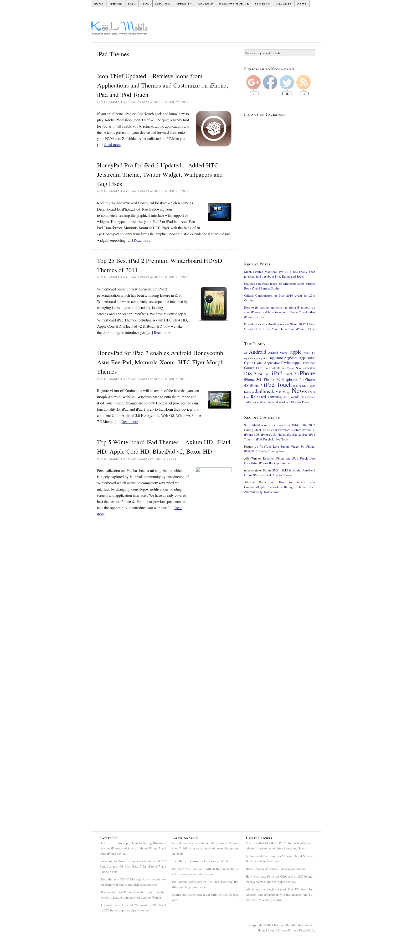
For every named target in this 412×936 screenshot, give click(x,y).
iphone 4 (294, 379)
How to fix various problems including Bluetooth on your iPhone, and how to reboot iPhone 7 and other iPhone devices (279, 312)
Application (250, 358)
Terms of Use (307, 930)
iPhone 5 (256, 385)
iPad (132, 3)
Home (99, 3)
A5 (245, 352)
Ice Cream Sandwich (295, 368)
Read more (112, 144)
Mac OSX (162, 3)
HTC (278, 368)
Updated (272, 402)
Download (308, 363)
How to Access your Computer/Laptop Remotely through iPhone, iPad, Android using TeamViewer (279, 487)
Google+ (251, 367)
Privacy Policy (287, 930)
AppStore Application (299, 357)
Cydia (248, 362)
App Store (263, 358)
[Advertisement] (235, 30)
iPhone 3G (252, 379)
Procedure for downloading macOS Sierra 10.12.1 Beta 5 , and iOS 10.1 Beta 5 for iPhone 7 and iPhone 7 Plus (133, 866)
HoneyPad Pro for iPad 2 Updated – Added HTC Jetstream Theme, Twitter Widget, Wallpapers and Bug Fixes (160, 174)
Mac (278, 391)
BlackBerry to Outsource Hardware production (201, 861)
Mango (286, 392)
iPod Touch (278, 384)
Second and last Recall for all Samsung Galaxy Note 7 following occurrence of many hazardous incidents (204, 848)
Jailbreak (264, 390)
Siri (285, 397)
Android (205, 3)
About (272, 930)
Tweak (294, 396)
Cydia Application (267, 362)
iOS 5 (250, 373)
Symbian (262, 3)
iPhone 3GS (273, 379)
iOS (312, 368)
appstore (276, 357)
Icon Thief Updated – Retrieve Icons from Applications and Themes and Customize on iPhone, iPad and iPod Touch (162, 85)
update (261, 402)
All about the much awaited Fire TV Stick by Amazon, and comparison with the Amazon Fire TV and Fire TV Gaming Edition (279, 894)
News (302, 3)
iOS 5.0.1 (264, 374)
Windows (284, 402)
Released (258, 396)
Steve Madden (253, 425)
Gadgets (284, 3)
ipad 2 (290, 374)
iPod (145, 3)
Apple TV (184, 3)
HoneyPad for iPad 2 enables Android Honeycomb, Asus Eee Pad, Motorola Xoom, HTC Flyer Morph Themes (161, 362)
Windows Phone (299, 402)
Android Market (278, 353)
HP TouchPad (266, 368)
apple (296, 351)
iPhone (116, 3)
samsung (275, 396)
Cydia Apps (290, 362)
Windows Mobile (234, 3)
